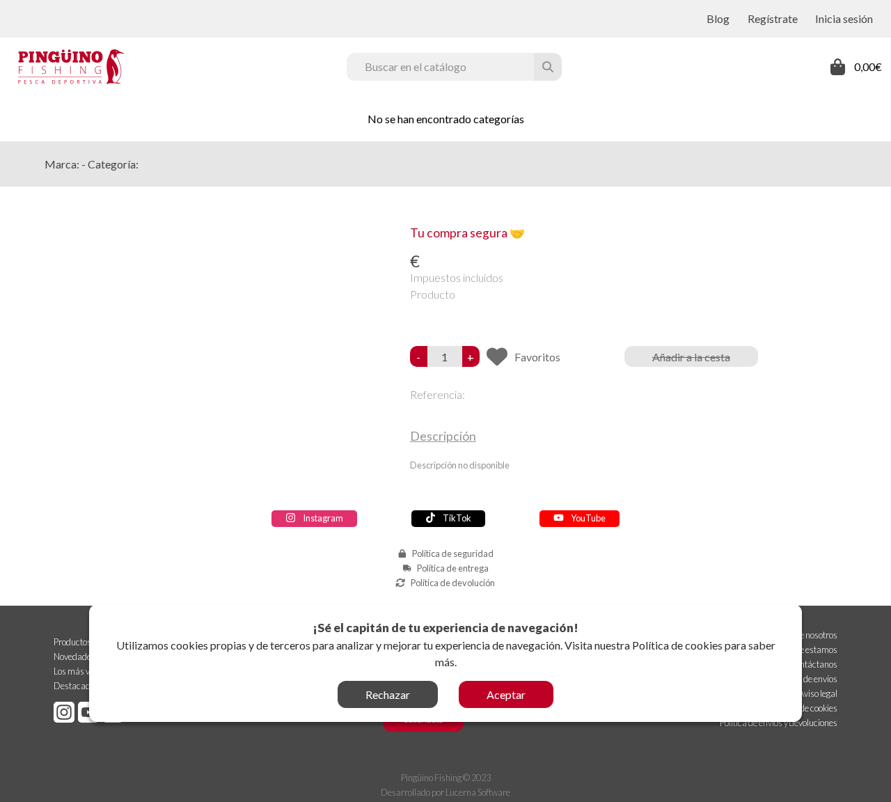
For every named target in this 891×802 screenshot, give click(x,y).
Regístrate (773, 18)
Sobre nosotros (810, 634)
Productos (72, 641)
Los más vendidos (86, 671)
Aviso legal (817, 693)
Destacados (76, 685)
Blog (718, 18)
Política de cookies (677, 645)
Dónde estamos (808, 649)
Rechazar (387, 694)
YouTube (588, 518)
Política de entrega (453, 568)
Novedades (74, 656)
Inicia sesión (844, 18)
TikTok (457, 518)
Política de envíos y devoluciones (778, 722)
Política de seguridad (453, 553)
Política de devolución (453, 582)
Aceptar (506, 694)
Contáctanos (813, 664)
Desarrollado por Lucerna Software (445, 792)
